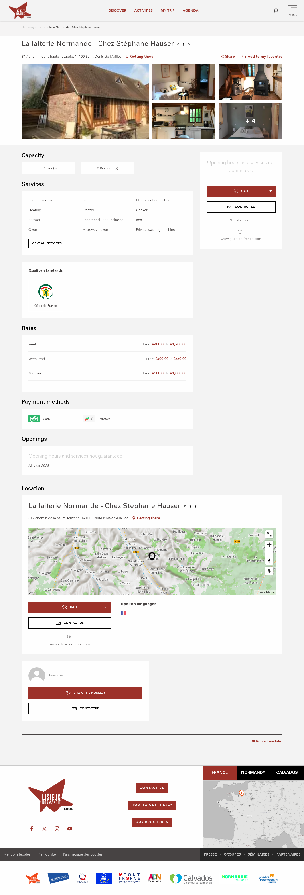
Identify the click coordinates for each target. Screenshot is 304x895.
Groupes (232, 854)
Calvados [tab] (287, 773)
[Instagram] (57, 829)
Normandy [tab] (253, 773)
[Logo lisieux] (50, 795)
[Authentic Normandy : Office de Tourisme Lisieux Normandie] (20, 10)
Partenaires (288, 854)
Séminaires (258, 854)
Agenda (191, 10)
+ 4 (250, 121)
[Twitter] (44, 829)
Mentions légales (17, 854)
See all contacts (241, 220)
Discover (117, 10)
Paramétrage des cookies (83, 854)
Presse (210, 854)
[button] (276, 10)
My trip (168, 10)
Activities (143, 10)
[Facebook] (31, 829)
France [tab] (220, 773)
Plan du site (47, 854)
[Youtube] (69, 829)
